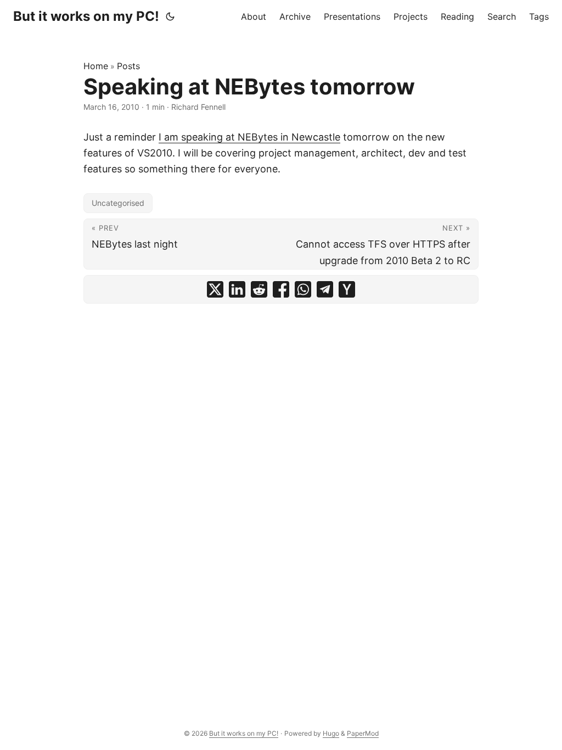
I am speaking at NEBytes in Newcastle (249, 137)
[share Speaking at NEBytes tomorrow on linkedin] (237, 289)
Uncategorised (118, 203)
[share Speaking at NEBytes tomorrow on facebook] (281, 289)
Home (95, 65)
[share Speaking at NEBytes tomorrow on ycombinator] (347, 289)
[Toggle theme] (170, 16)
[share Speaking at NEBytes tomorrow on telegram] (325, 289)
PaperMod (363, 733)
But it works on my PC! (86, 16)
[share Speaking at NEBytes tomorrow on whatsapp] (303, 289)
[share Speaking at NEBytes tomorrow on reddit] (259, 289)
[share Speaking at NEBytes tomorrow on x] (215, 289)
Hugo (331, 733)
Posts (128, 65)
